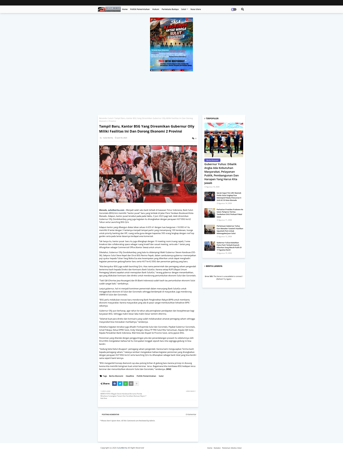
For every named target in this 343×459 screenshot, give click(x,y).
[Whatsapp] (125, 383)
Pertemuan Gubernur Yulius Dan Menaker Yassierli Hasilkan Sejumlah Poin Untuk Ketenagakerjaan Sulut (230, 230)
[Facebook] (114, 383)
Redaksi (217, 448)
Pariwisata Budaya (170, 9)
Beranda (103, 118)
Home (125, 9)
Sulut (183, 9)
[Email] (131, 383)
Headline (130, 376)
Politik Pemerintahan (140, 9)
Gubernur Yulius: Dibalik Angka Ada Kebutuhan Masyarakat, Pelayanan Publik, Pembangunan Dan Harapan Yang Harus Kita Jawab (221, 173)
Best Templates (150, 454)
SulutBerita (122, 448)
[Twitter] (120, 383)
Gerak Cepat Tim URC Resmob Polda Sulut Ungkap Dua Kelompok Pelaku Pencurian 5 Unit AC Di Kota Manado (229, 197)
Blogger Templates (119, 454)
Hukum (155, 9)
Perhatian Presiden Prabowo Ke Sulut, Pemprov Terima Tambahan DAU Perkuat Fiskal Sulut (230, 213)
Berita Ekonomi (116, 376)
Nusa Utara (196, 9)
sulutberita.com (116, 210)
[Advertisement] (171, 91)
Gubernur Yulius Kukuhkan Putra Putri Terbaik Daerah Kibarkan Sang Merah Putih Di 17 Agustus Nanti (229, 246)
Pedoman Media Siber (232, 448)
